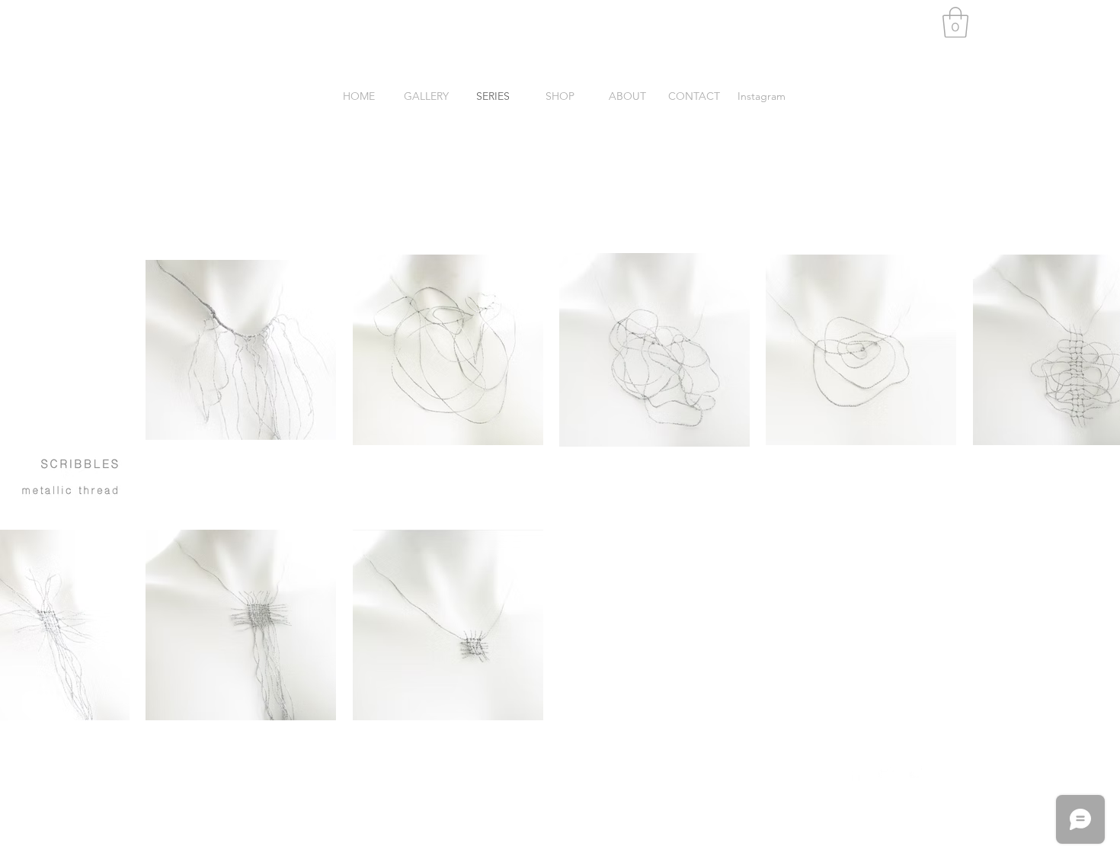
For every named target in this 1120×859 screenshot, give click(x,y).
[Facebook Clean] (855, 773)
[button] (955, 22)
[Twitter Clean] (886, 773)
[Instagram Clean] (916, 773)
